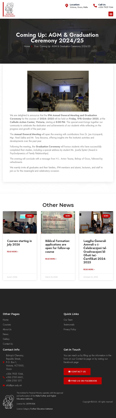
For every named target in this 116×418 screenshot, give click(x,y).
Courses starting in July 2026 (19, 243)
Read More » (12, 252)
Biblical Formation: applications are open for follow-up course (57, 246)
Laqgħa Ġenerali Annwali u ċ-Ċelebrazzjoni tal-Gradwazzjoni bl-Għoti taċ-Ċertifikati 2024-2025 (95, 251)
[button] (111, 14)
